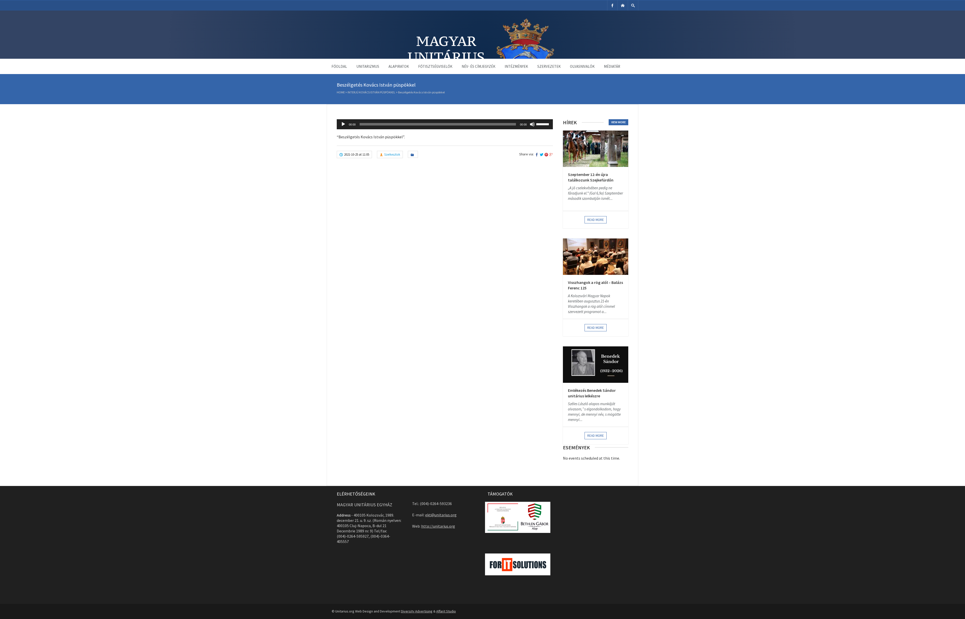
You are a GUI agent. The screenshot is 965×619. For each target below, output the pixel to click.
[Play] (343, 124)
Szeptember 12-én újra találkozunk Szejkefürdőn (590, 177)
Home (341, 92)
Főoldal (339, 66)
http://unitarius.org (438, 526)
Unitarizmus (367, 66)
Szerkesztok (392, 154)
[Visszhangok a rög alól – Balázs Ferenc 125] (595, 256)
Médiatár (612, 66)
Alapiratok (399, 66)
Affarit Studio (446, 611)
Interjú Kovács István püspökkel (371, 92)
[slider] (543, 123)
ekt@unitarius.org (441, 514)
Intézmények (516, 66)
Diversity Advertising (416, 611)
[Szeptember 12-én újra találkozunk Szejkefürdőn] (595, 149)
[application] (445, 124)
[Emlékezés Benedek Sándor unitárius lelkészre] (595, 364)
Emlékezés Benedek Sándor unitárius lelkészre (592, 393)
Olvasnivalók (582, 66)
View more (618, 122)
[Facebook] (612, 5)
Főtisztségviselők (435, 66)
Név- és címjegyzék (478, 66)
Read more (595, 220)
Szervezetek (549, 66)
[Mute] (532, 124)
